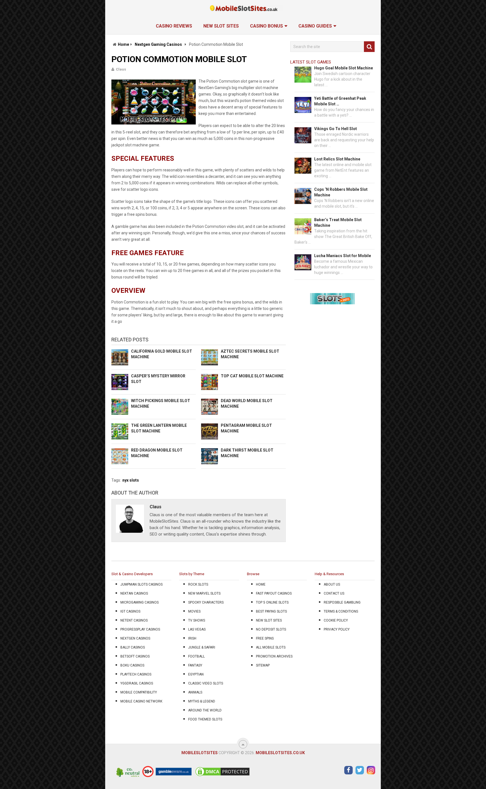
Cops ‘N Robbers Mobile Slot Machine (341, 192)
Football (196, 656)
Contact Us (334, 593)
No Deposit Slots (271, 629)
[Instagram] (371, 770)
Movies (194, 611)
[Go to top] (243, 744)
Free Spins (265, 638)
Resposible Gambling (342, 602)
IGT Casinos (130, 611)
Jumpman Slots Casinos (141, 584)
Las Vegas (197, 629)
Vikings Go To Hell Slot (335, 128)
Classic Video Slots (205, 683)
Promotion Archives (274, 656)
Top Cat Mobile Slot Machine (252, 376)
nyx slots (130, 480)
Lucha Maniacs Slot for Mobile (342, 255)
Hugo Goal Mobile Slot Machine (343, 68)
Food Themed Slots (205, 719)
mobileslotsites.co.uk (280, 753)
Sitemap (263, 665)
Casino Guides (315, 26)
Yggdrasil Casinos (136, 683)
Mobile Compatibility (138, 692)
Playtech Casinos (135, 674)
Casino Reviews (174, 26)
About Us (332, 584)
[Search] (369, 46)
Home (123, 44)
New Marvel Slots (204, 593)
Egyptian (196, 674)
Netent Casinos (134, 620)
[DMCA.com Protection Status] (222, 776)
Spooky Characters (206, 602)
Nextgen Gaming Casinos (158, 44)
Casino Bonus (266, 26)
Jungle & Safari (201, 647)
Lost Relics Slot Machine (337, 159)
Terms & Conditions (341, 611)
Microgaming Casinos (139, 602)
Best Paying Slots (271, 611)
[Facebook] (348, 770)
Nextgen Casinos (135, 638)
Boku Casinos (132, 665)
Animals (195, 692)
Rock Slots (198, 584)
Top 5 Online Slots (272, 602)
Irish (192, 638)
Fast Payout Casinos (274, 593)
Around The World (205, 710)
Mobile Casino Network (141, 701)
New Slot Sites (221, 26)
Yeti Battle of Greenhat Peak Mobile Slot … (340, 101)
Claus (121, 69)
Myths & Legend (201, 701)
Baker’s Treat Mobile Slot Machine (338, 222)
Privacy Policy (337, 629)
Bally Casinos (132, 647)
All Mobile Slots (270, 647)
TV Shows (196, 620)
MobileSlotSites (199, 753)
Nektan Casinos (134, 593)
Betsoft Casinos (135, 656)
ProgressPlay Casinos (140, 629)
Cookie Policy (336, 620)
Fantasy (195, 665)
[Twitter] (360, 770)
